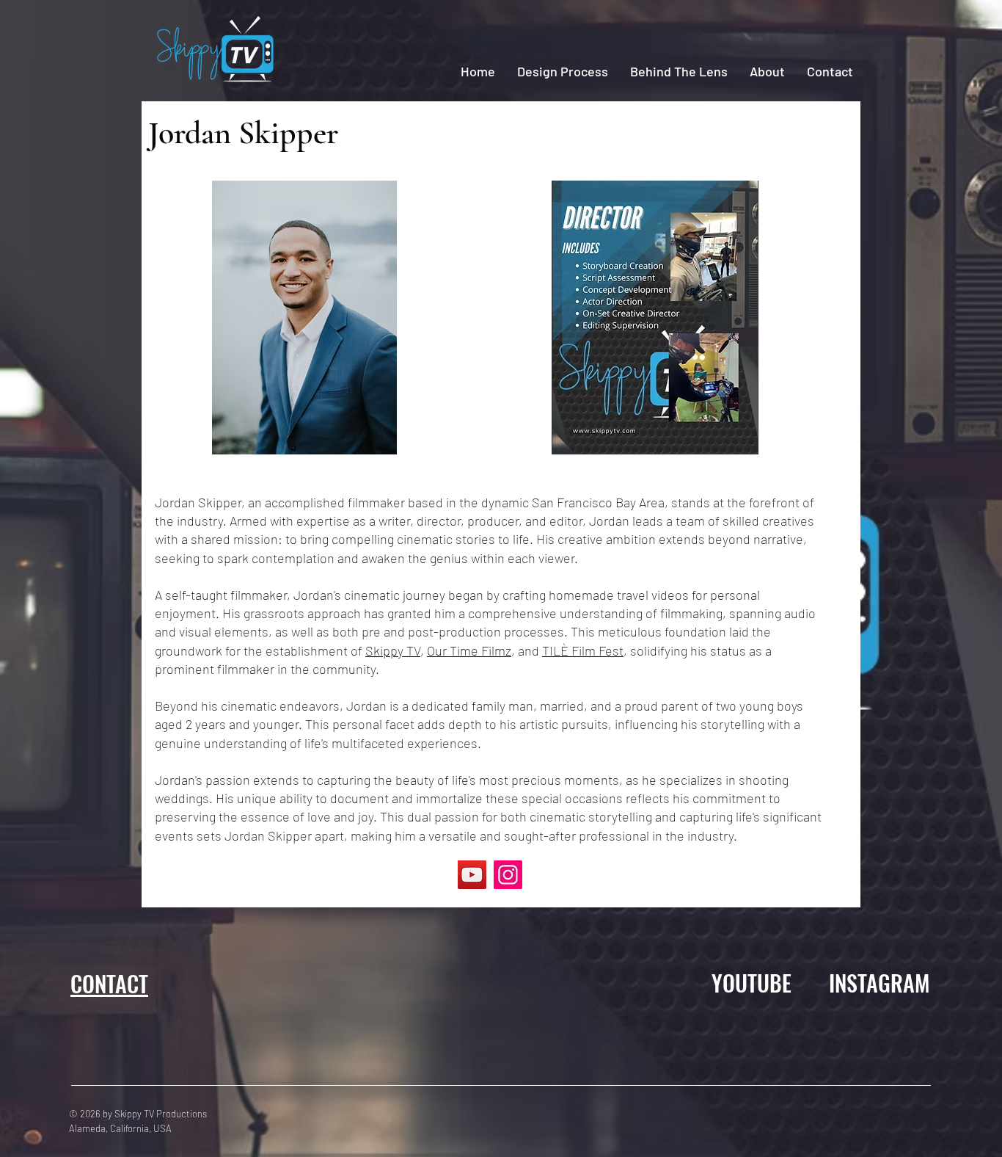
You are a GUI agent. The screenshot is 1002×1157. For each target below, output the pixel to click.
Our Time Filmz (469, 650)
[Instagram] (508, 874)
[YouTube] (472, 874)
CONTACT (109, 983)
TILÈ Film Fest (582, 650)
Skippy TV (392, 650)
